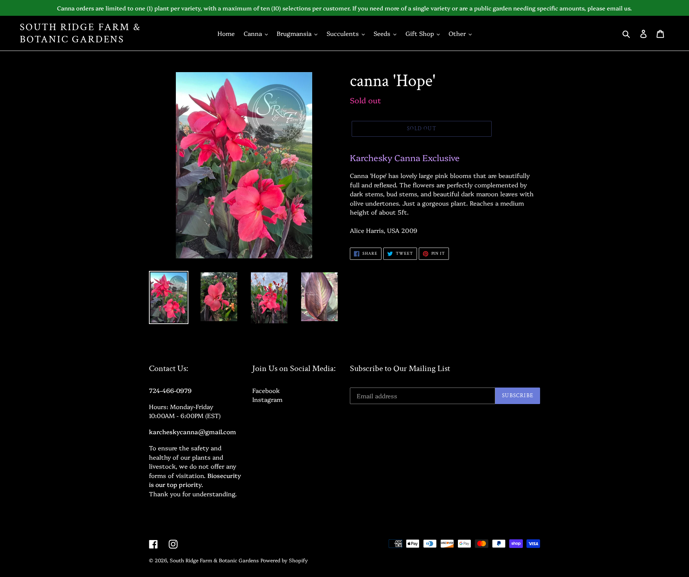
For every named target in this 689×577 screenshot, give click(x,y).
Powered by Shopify (284, 560)
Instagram (267, 399)
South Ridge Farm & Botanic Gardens (80, 33)
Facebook (266, 390)
